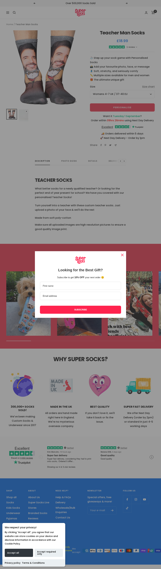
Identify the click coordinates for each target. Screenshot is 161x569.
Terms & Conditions (33, 562)
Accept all (13, 552)
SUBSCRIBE (80, 309)
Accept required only (46, 552)
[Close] (122, 255)
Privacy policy (12, 562)
